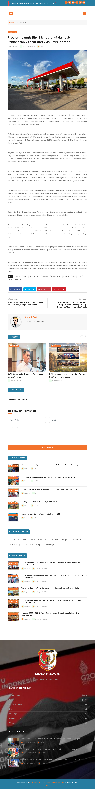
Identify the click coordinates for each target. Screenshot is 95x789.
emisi (10, 279)
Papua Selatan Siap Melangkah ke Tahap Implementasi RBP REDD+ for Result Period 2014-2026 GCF (33, 3)
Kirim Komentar (47, 447)
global (66, 277)
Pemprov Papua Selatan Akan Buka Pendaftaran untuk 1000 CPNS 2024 (49, 489)
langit (17, 277)
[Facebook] (66, 2)
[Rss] (80, 2)
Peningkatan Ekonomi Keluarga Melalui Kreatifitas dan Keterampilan (48, 477)
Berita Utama (12, 32)
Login (47, 785)
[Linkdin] (76, 2)
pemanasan (55, 277)
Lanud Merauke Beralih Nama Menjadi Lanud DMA (41, 514)
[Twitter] (69, 2)
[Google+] (73, 2)
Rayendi (27, 493)
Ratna (26, 469)
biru (24, 277)
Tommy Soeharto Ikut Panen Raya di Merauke (39, 502)
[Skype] (84, 2)
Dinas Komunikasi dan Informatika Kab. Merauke (46, 782)
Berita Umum (13, 478)
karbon (18, 279)
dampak (45, 277)
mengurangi (34, 277)
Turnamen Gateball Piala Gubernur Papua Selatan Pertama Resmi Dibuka (50, 588)
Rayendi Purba (12, 46)
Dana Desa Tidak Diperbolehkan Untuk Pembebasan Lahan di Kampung (49, 465)
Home (11, 22)
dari (74, 277)
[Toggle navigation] (11, 13)
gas (80, 277)
